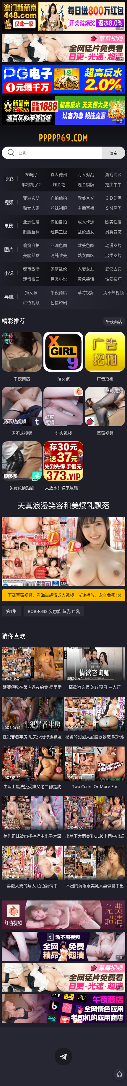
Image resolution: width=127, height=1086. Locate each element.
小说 (9, 273)
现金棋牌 (86, 184)
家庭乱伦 (59, 269)
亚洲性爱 (31, 221)
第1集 (11, 611)
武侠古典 (113, 269)
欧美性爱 (113, 221)
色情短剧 (59, 302)
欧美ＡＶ (86, 198)
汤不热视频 (113, 292)
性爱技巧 (113, 279)
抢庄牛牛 (113, 184)
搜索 (113, 152)
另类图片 (113, 255)
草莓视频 (86, 292)
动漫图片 (113, 245)
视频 (9, 202)
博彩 (9, 178)
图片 (9, 249)
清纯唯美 (59, 255)
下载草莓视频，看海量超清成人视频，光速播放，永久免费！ (63, 595)
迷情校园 (31, 279)
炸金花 (59, 184)
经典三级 (59, 231)
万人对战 (86, 174)
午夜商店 (59, 292)
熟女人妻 (31, 208)
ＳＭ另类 (113, 208)
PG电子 (31, 174)
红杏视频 (31, 302)
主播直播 (86, 208)
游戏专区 (113, 174)
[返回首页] (119, 1074)
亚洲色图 (59, 245)
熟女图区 (86, 255)
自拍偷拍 (59, 198)
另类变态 (113, 231)
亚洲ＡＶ (31, 198)
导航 (9, 296)
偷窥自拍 (31, 245)
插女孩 (31, 292)
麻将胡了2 (31, 184)
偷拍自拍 (59, 221)
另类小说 (59, 279)
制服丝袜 (31, 231)
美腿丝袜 (31, 255)
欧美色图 (86, 245)
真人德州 (59, 174)
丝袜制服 (59, 208)
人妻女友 (86, 269)
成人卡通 (86, 221)
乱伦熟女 (86, 231)
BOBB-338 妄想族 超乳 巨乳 (54, 611)
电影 (9, 226)
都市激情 (31, 269)
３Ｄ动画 (113, 198)
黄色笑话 (86, 279)
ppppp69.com (63, 138)
